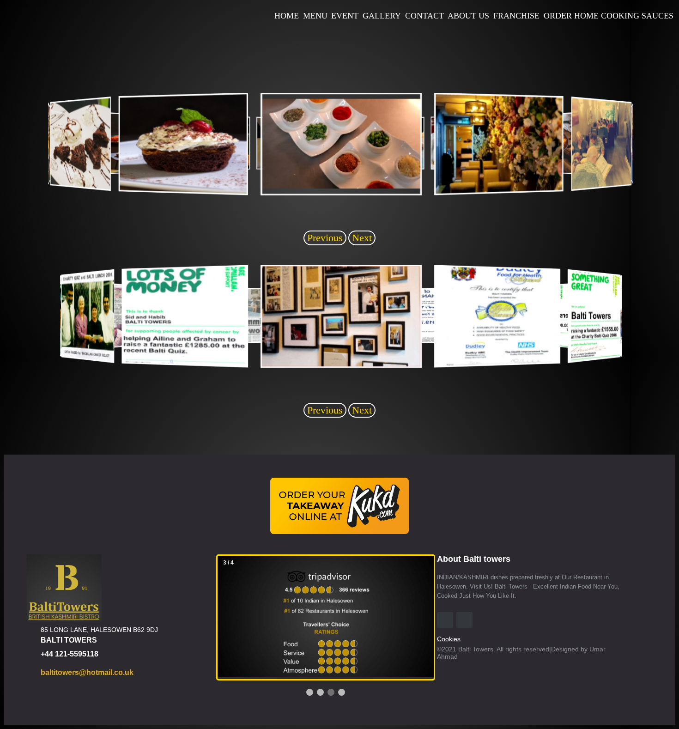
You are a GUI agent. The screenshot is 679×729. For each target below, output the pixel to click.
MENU (315, 15)
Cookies (449, 639)
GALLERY (382, 15)
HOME (286, 15)
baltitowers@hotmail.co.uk (87, 672)
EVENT (344, 15)
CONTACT (424, 15)
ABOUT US (468, 15)
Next (362, 237)
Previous (325, 237)
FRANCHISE (516, 15)
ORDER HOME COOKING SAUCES (608, 15)
